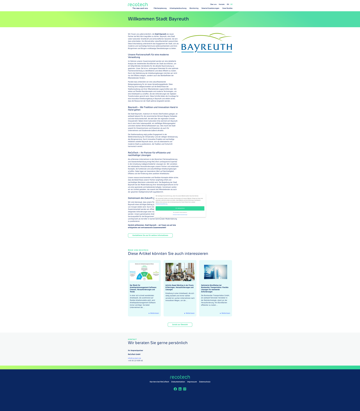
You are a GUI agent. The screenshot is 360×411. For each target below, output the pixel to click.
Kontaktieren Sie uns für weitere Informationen (150, 235)
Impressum (192, 382)
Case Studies (227, 8)
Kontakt (222, 4)
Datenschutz (204, 382)
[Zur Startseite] (138, 6)
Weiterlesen (154, 313)
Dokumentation (178, 382)
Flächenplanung (160, 8)
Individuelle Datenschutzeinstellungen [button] (180, 214)
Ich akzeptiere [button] (180, 208)
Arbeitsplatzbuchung (178, 8)
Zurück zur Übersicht (180, 325)
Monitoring (193, 8)
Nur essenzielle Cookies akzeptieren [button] (180, 212)
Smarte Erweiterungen (210, 8)
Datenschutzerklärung (161, 204)
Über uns (213, 4)
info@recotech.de (134, 358)
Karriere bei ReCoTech (159, 382)
